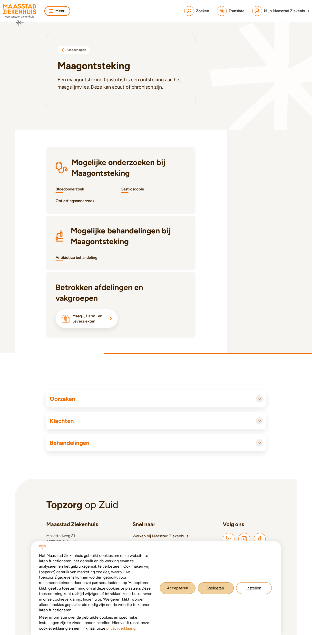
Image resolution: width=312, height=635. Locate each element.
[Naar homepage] (20, 15)
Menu (60, 11)
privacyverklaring (121, 628)
